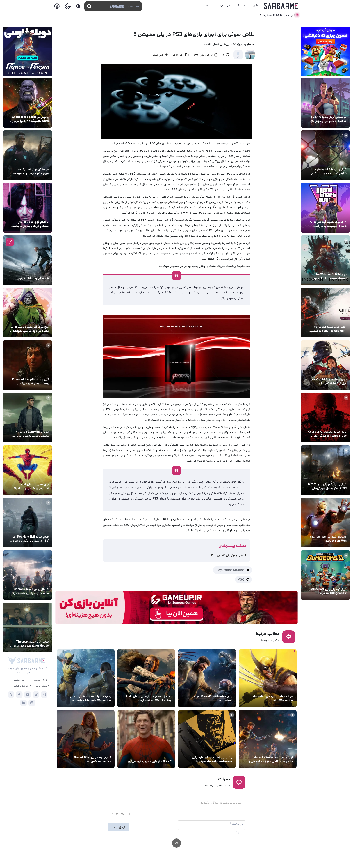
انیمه (208, 5)
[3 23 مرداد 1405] (268, 739)
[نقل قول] (117, 814)
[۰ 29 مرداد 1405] (325, 575)
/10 (238, 57)
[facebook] (19, 694)
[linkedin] (23, 703)
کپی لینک (157, 55)
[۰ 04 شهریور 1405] (325, 260)
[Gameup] (68, 6)
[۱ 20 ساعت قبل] (268, 678)
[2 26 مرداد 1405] (207, 678)
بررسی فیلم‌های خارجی (35, 271)
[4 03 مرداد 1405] (86, 739)
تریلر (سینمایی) (39, 372)
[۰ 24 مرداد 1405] (146, 678)
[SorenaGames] (12, 660)
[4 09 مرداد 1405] (146, 739)
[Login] (57, 7)
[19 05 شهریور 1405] (27, 155)
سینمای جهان (40, 110)
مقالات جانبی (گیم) (334, 110)
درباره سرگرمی (40, 680)
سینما (241, 5)
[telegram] (36, 694)
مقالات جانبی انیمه (37, 582)
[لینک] (122, 814)
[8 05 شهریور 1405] (27, 103)
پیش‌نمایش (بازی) (281, 690)
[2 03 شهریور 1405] (27, 260)
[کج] (112, 814)
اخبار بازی (178, 55)
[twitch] (31, 703)
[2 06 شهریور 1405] (325, 103)
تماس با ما (41, 685)
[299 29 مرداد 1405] (27, 575)
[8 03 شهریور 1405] (325, 208)
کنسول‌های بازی (223, 750)
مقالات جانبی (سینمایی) (34, 215)
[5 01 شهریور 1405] (27, 522)
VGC (241, 579)
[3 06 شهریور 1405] (325, 155)
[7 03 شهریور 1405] (325, 522)
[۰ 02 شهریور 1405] (27, 627)
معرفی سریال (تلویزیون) (34, 425)
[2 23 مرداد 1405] (86, 678)
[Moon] (78, 6)
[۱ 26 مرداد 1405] (27, 417)
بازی (255, 5)
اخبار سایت (19, 680)
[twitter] (11, 694)
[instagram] (44, 694)
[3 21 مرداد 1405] (207, 739)
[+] (128, 813)
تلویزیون (225, 5)
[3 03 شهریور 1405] (27, 365)
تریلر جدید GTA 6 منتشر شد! (277, 15)
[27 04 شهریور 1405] (27, 312)
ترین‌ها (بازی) (337, 372)
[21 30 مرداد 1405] (27, 470)
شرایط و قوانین (20, 685)
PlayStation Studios (230, 570)
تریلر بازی (340, 162)
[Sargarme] (280, 5)
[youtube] (27, 694)
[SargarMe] (31, 660)
